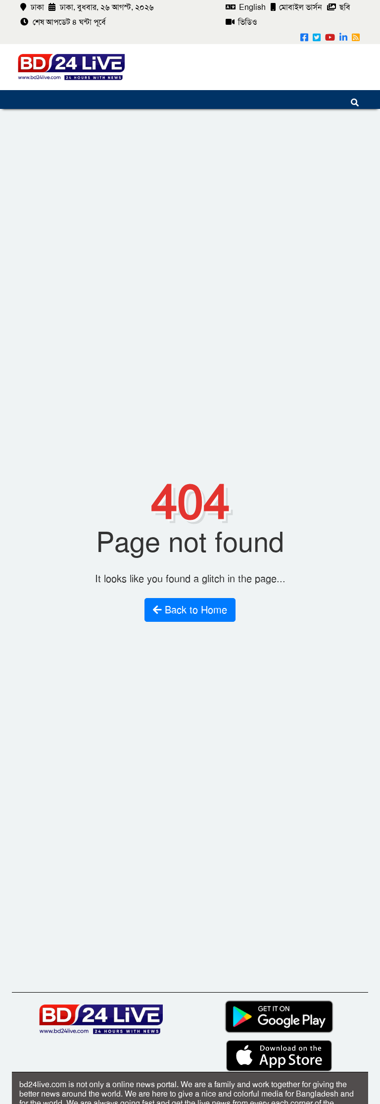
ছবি (343, 7)
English (251, 7)
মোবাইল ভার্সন (299, 7)
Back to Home (194, 609)
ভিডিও (246, 22)
